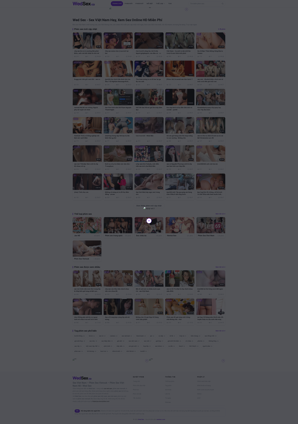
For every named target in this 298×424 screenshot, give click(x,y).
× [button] (149, 221)
